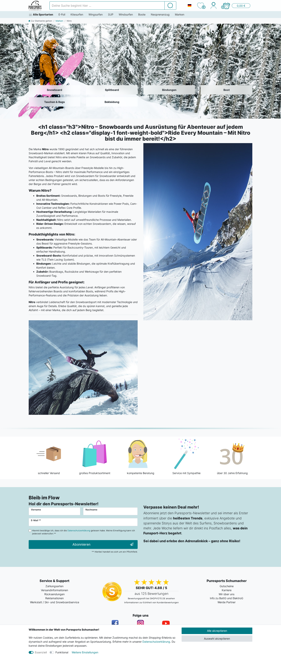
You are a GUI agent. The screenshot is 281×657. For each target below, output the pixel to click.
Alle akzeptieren (217, 630)
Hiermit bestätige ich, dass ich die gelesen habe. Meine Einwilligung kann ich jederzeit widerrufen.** (83, 532)
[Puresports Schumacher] (35, 5)
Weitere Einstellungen (85, 652)
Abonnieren (81, 544)
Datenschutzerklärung (156, 641)
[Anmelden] (213, 5)
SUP (110, 14)
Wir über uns (226, 594)
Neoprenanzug (160, 14)
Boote (141, 14)
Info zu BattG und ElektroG (226, 598)
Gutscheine (227, 586)
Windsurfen (126, 14)
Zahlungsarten (54, 586)
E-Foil (61, 14)
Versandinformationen (54, 590)
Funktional (61, 652)
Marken (179, 14)
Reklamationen (54, 598)
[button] (236, 5)
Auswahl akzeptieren (217, 638)
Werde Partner (227, 602)
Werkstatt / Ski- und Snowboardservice (54, 602)
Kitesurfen (77, 14)
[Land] (189, 5)
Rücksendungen (54, 594)
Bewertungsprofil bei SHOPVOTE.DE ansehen (151, 598)
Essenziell (41, 652)
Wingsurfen (96, 14)
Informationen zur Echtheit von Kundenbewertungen (151, 602)
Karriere (226, 590)
